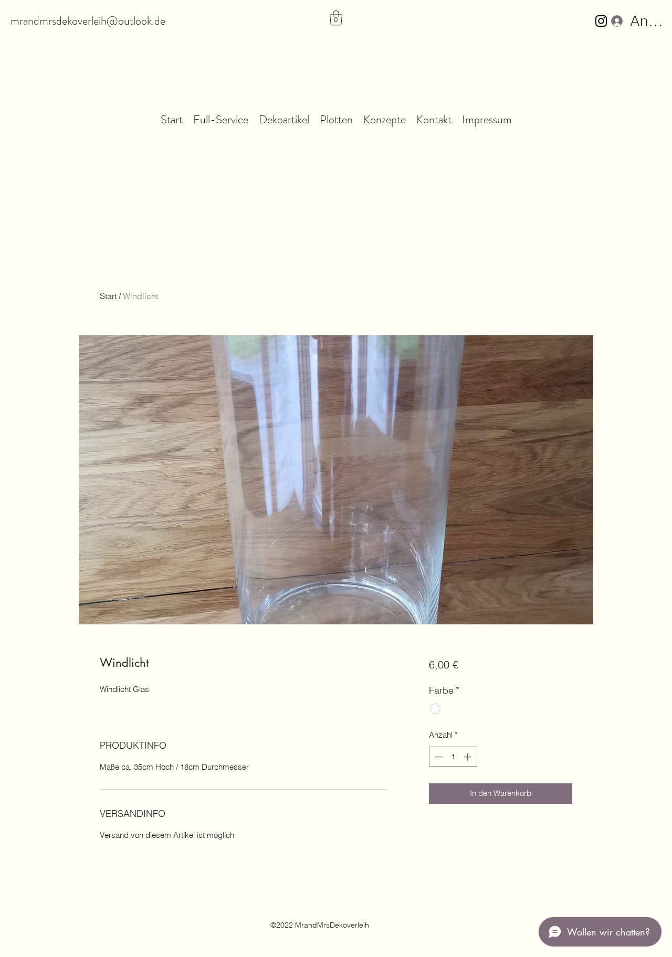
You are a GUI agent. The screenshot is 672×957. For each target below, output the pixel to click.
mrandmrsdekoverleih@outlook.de (87, 21)
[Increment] (468, 757)
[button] (336, 18)
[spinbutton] (452, 757)
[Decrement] (437, 757)
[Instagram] (601, 21)
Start (108, 296)
